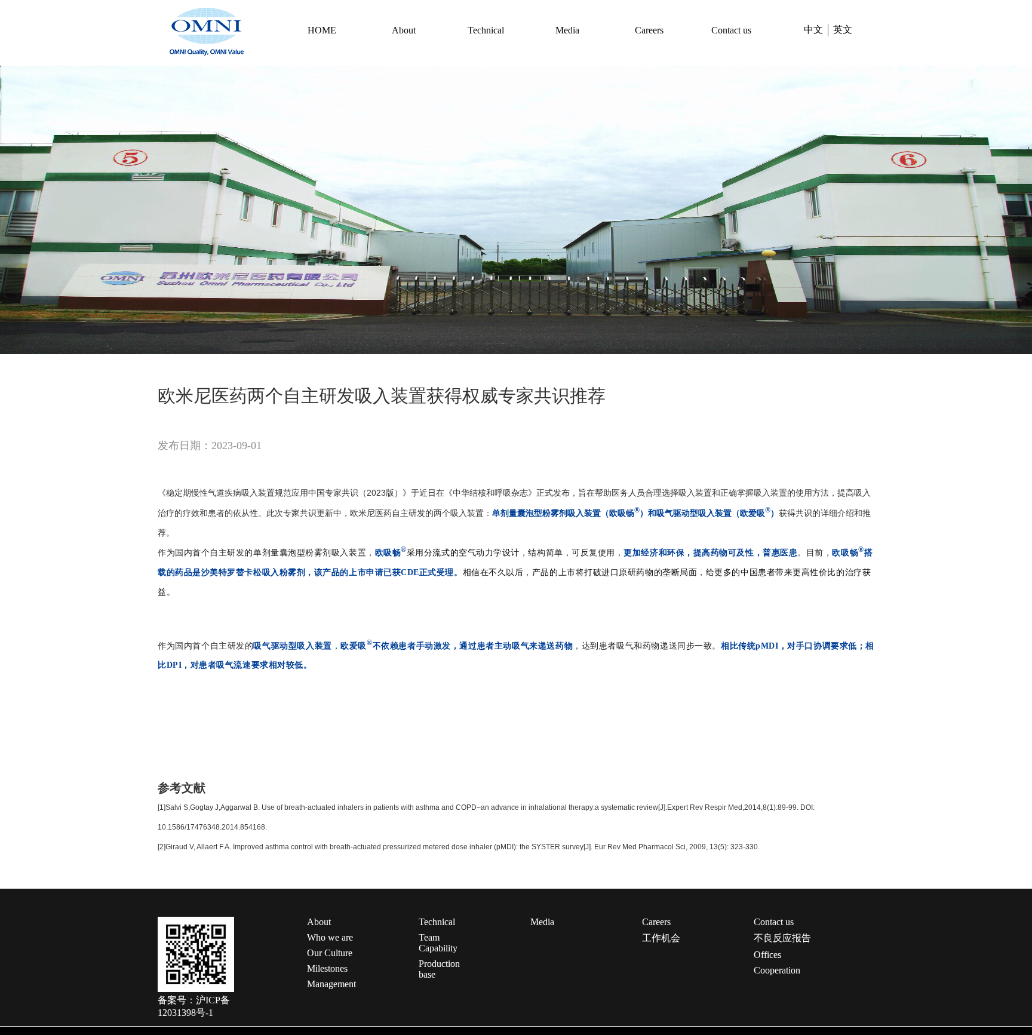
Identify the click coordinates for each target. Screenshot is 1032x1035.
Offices (767, 955)
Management (331, 984)
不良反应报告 (782, 938)
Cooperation (777, 970)
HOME (322, 30)
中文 (813, 29)
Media (567, 30)
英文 (842, 29)
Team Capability (438, 942)
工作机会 (661, 938)
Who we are (330, 937)
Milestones (327, 968)
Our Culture (329, 953)
